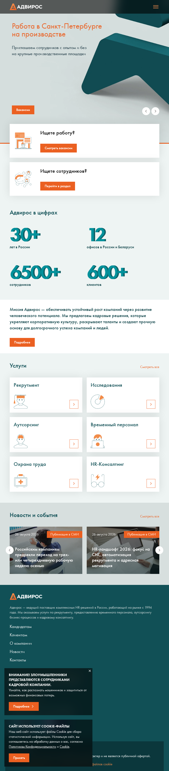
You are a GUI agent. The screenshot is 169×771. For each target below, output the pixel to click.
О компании (21, 643)
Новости (17, 651)
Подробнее (22, 342)
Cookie (64, 746)
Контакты (18, 659)
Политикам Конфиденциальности (32, 746)
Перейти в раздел (58, 186)
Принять (19, 758)
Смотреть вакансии (58, 148)
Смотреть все (149, 367)
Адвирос (26, 7)
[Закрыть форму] (90, 671)
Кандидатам (21, 626)
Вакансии (23, 110)
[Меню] (155, 6)
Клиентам (18, 634)
